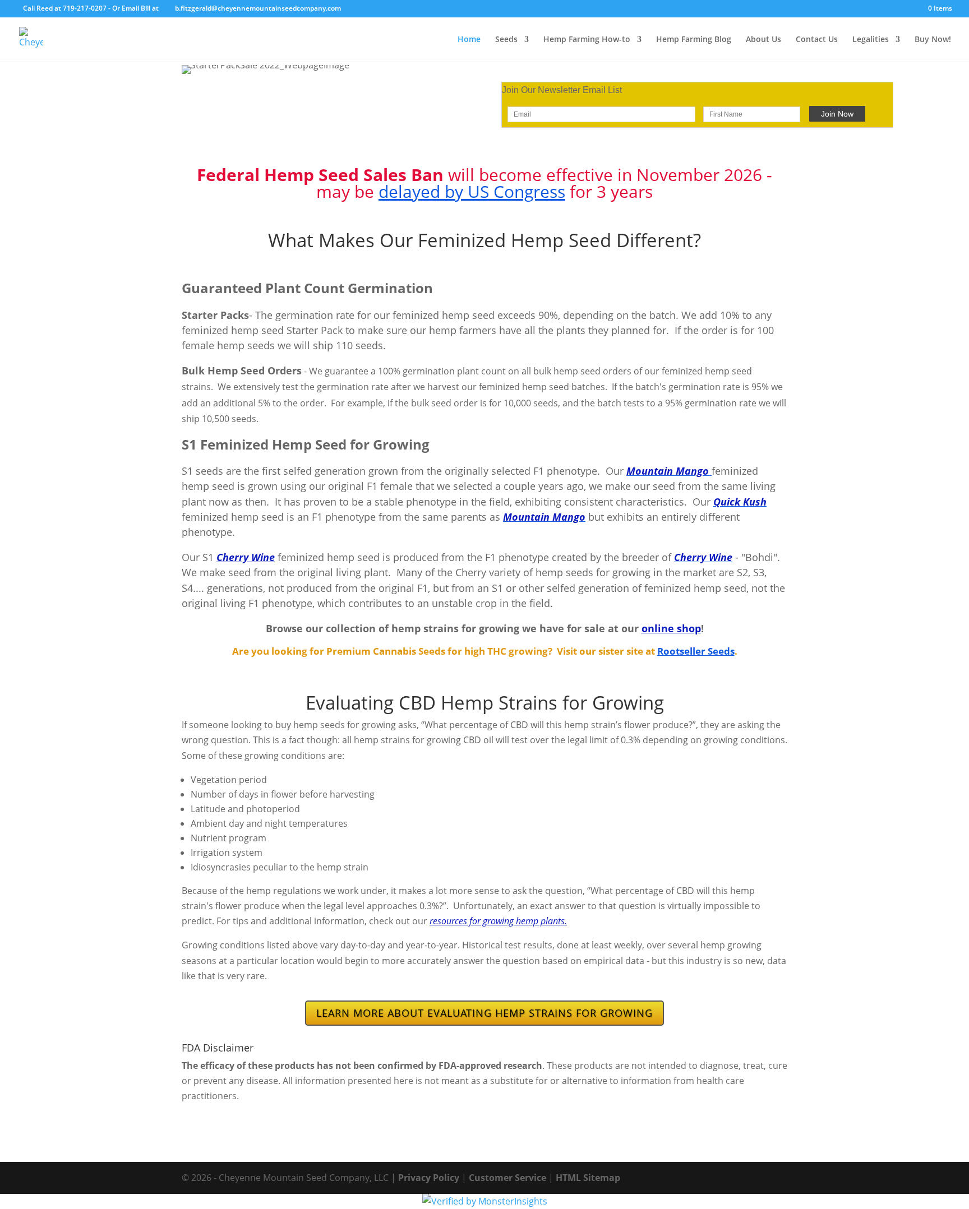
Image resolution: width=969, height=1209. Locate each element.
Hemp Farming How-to (586, 39)
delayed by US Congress (472, 191)
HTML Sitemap (588, 1177)
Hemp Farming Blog (693, 39)
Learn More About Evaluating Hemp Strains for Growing (484, 1013)
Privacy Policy (428, 1177)
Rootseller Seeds (696, 651)
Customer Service (507, 1177)
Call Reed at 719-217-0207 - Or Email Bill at (91, 8)
